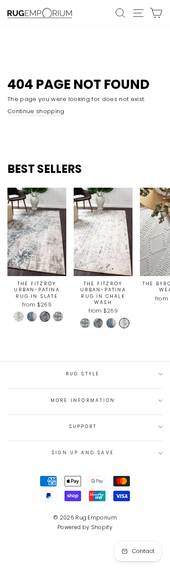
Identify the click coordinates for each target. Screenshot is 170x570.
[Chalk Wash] (19, 316)
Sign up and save (82, 452)
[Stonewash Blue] (58, 316)
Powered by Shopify (85, 527)
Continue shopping (35, 111)
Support (83, 426)
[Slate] (45, 316)
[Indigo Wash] (32, 316)
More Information (83, 400)
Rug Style (83, 374)
